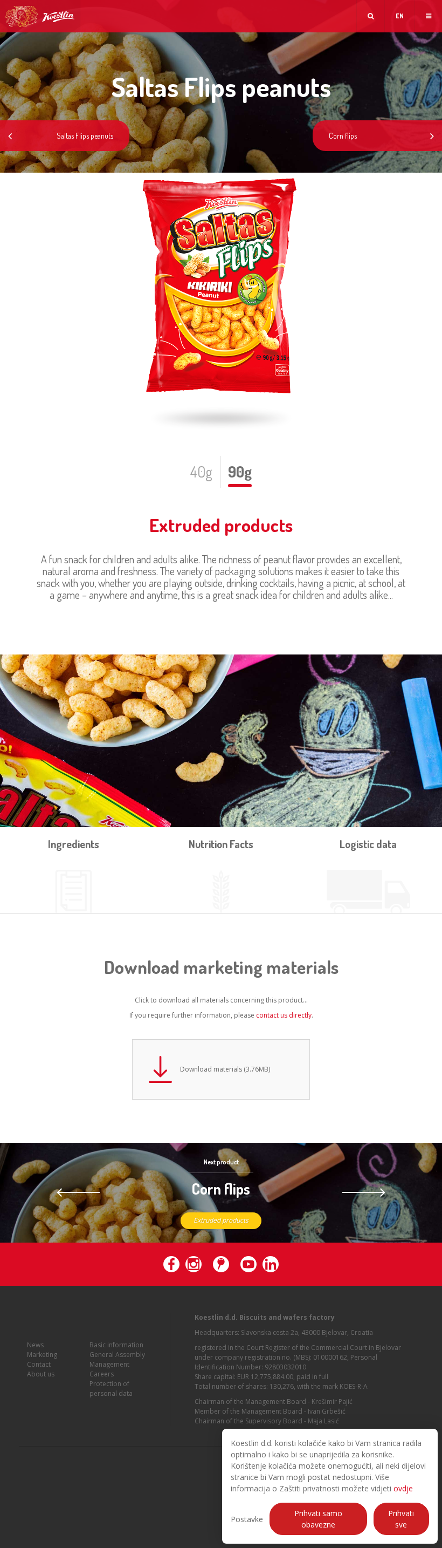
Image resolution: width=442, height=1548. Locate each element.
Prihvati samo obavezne (318, 1519)
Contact (39, 1364)
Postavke (247, 1519)
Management (109, 1364)
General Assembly (117, 1354)
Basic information (116, 1344)
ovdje (403, 1488)
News (35, 1344)
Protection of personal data (111, 1388)
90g (240, 471)
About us (40, 1374)
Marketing (42, 1354)
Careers (101, 1374)
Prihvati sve (401, 1519)
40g (201, 471)
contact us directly (284, 1015)
